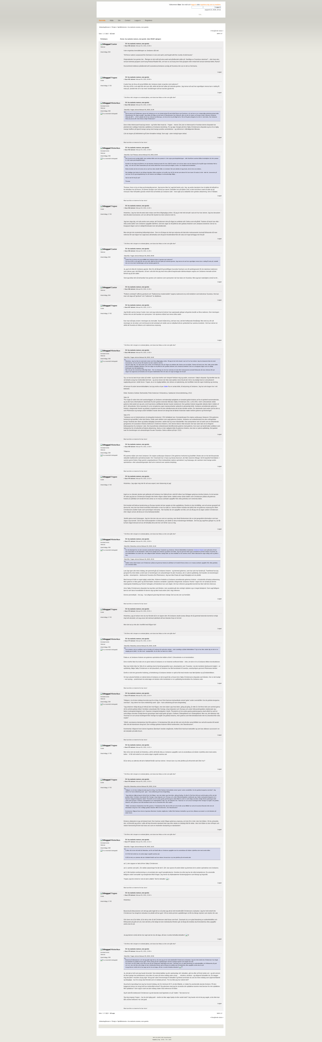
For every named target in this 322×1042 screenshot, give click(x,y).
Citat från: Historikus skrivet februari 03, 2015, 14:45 (140, 645)
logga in (193, 5)
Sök (119, 20)
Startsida (102, 20)
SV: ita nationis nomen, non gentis (137, 44)
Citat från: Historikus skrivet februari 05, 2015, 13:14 (140, 786)
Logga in (138, 20)
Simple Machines (167, 1037)
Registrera (148, 20)
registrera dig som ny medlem (210, 5)
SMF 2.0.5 (155, 1037)
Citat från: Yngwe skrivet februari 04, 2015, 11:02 (139, 357)
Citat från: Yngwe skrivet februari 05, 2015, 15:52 (139, 956)
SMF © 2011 (160, 1037)
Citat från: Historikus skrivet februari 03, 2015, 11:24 (140, 546)
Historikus (115, 103)
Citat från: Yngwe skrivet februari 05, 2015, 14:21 (139, 846)
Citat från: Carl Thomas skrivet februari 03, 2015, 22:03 (141, 154)
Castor (114, 44)
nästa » (221, 31)
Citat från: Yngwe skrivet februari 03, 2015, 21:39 (139, 109)
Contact (127, 20)
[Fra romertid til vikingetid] (108, 113)
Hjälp (111, 20)
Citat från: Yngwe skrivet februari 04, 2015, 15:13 (139, 559)
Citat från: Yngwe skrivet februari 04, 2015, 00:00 (139, 255)
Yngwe (114, 78)
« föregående (214, 31)
